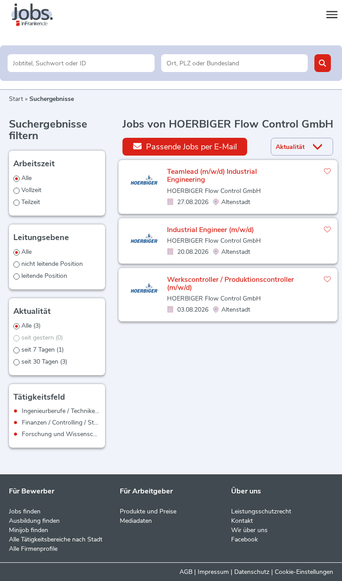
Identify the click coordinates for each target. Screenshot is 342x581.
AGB (185, 572)
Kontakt (242, 521)
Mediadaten (136, 521)
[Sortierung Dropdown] (319, 147)
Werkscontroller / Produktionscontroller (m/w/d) (230, 284)
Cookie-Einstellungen (304, 572)
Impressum (213, 572)
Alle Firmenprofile (33, 549)
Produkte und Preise (148, 511)
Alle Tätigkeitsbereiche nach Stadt (55, 539)
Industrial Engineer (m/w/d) (210, 230)
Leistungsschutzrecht (261, 511)
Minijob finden (28, 530)
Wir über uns (249, 530)
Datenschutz (251, 572)
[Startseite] (40, 15)
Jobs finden (25, 511)
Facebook (244, 539)
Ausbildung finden (34, 521)
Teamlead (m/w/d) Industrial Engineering (212, 175)
